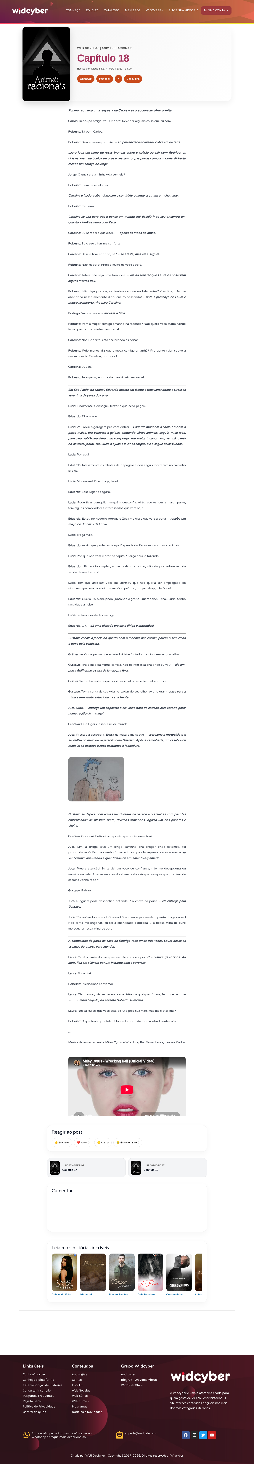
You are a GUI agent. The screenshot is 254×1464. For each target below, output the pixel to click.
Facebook (104, 78)
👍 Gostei (62, 1142)
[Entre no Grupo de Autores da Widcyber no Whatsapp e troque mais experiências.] (26, 1435)
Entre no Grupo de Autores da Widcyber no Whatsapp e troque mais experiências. (61, 1435)
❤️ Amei (83, 1142)
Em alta (92, 10)
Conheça (73, 10)
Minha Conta (214, 10)
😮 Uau (103, 1142)
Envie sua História (183, 10)
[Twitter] (203, 1435)
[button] (216, 10)
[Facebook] (186, 1435)
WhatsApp (86, 78)
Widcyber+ (154, 10)
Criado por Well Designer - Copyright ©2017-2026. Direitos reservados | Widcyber (127, 1456)
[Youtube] (212, 1435)
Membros (132, 10)
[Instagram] (194, 1435)
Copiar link (133, 78)
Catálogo (111, 10)
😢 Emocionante (127, 1142)
